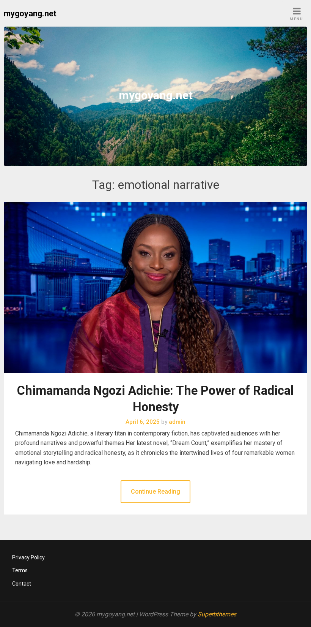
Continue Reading (155, 491)
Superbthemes (217, 614)
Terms (20, 570)
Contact (21, 584)
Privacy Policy (28, 557)
